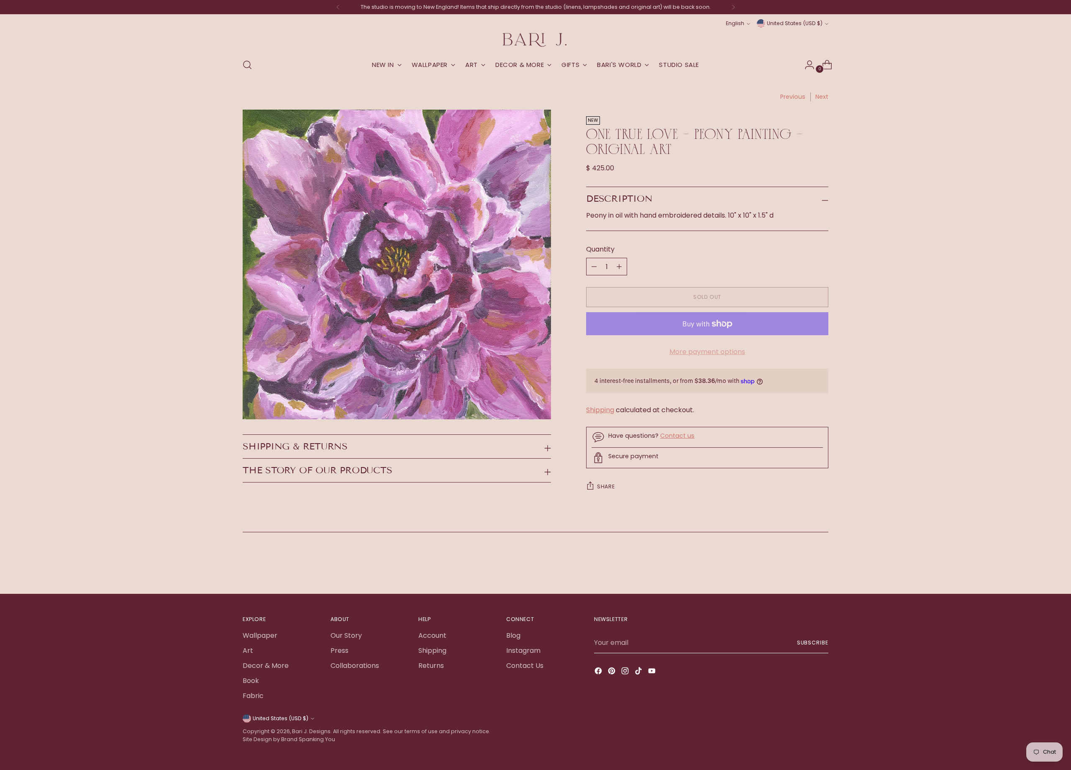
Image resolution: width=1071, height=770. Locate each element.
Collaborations (355, 665)
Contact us (677, 435)
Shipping (600, 410)
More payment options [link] (707, 352)
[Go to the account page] (806, 64)
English (735, 23)
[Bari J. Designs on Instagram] (626, 672)
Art (248, 650)
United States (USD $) (794, 23)
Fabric (253, 696)
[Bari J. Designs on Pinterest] (612, 672)
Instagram (523, 650)
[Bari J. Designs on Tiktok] (639, 672)
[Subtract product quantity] (619, 266)
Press (339, 650)
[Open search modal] (247, 64)
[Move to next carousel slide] (821, 565)
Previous (792, 96)
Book (251, 680)
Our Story (346, 635)
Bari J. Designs (311, 731)
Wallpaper (260, 635)
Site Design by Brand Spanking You (289, 739)
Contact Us (524, 665)
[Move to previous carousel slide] (802, 565)
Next (821, 96)
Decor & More (266, 665)
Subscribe (812, 642)
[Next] (733, 7)
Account (432, 635)
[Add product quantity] (594, 266)
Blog (513, 635)
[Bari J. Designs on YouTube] (653, 672)
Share (606, 486)
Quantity (600, 249)
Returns (431, 665)
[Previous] (338, 7)
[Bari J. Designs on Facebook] (599, 672)
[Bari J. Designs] (535, 40)
